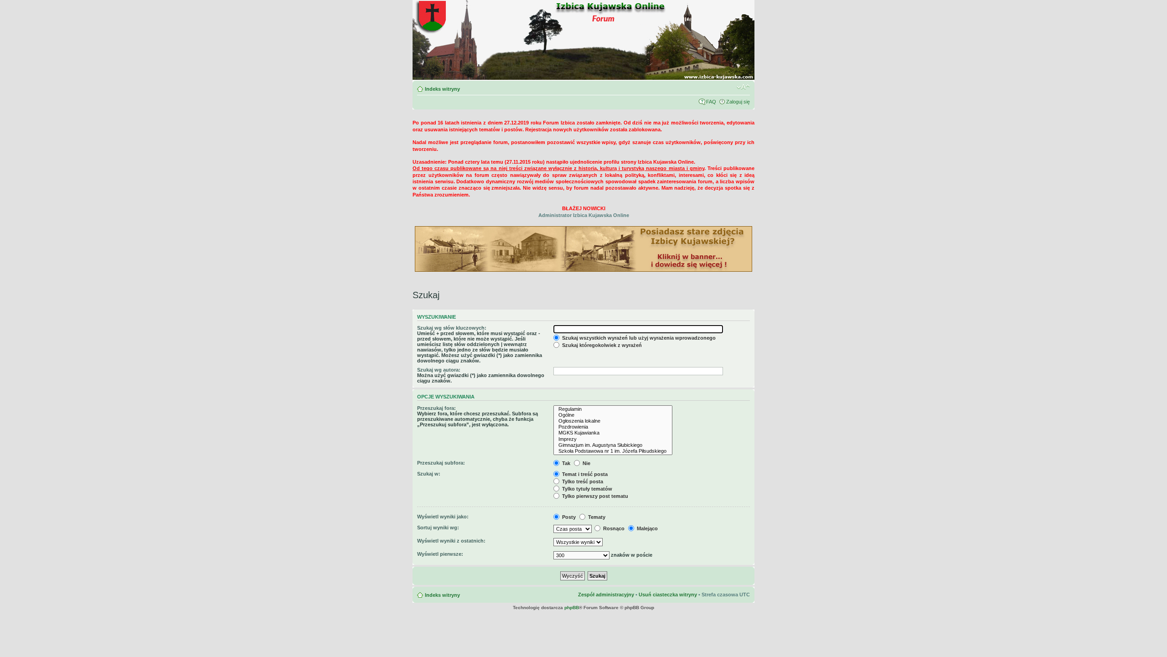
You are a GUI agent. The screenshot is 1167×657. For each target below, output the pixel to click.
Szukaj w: (428, 473)
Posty (568, 517)
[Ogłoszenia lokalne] (612, 421)
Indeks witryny (442, 89)
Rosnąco (613, 528)
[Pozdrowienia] (612, 427)
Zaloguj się (738, 101)
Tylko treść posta (582, 481)
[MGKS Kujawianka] (612, 433)
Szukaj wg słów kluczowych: (451, 328)
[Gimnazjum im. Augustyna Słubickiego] (612, 445)
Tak (565, 463)
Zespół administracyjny (606, 594)
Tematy (596, 517)
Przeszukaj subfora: (441, 463)
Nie (585, 463)
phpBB (571, 607)
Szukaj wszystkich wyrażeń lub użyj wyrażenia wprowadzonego (638, 338)
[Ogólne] (612, 415)
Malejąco (646, 528)
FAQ (711, 101)
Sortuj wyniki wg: (438, 527)
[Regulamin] (612, 409)
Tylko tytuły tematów (586, 488)
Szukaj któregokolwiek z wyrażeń (601, 345)
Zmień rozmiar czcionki (743, 87)
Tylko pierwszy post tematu (594, 496)
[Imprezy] (612, 439)
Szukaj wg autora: (438, 369)
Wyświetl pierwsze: (440, 554)
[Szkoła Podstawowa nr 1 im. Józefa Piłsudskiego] (612, 451)
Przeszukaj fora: (436, 408)
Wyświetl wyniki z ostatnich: (451, 540)
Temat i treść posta (584, 474)
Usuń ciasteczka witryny (668, 594)
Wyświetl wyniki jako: (443, 516)
